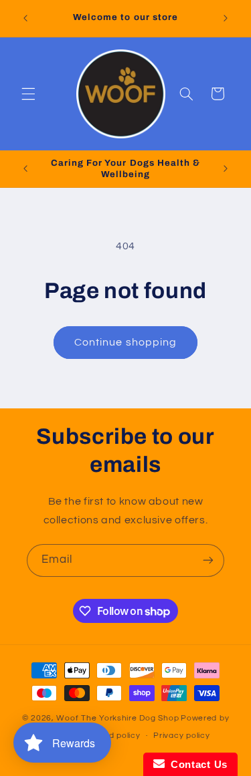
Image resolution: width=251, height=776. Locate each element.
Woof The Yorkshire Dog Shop (117, 718)
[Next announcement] (225, 18)
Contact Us (196, 764)
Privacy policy (181, 735)
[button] (28, 93)
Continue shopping (125, 342)
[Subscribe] (208, 560)
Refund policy (112, 735)
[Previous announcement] (25, 18)
